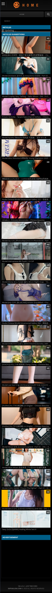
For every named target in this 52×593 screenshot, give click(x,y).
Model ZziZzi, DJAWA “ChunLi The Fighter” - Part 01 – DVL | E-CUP (26, 488)
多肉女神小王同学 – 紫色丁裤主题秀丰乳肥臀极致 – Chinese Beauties (26, 55)
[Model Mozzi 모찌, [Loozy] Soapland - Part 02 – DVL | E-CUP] (26, 436)
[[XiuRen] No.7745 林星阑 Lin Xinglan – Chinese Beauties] (26, 395)
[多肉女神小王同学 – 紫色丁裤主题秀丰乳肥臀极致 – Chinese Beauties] (26, 44)
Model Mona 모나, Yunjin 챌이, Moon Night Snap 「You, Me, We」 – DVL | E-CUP (26, 282)
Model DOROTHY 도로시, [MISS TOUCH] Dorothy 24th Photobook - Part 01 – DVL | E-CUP (26, 344)
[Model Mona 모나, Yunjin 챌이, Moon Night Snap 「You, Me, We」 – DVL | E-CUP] (26, 271)
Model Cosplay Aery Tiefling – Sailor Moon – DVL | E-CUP (26, 96)
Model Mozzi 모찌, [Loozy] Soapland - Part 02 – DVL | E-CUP (26, 447)
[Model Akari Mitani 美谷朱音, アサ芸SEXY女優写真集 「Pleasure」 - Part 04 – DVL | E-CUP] (26, 457)
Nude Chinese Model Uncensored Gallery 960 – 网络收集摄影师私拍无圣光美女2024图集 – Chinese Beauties (26, 323)
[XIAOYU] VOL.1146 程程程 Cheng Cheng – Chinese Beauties (26, 364)
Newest (7, 21)
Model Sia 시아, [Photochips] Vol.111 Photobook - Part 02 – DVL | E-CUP (26, 240)
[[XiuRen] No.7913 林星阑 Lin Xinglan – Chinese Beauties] (26, 416)
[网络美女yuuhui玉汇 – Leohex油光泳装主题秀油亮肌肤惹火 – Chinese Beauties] (26, 168)
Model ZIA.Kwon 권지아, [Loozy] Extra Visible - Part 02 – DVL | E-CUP (26, 76)
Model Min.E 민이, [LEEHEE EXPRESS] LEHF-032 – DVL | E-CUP (26, 509)
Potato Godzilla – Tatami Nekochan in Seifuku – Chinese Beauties (26, 117)
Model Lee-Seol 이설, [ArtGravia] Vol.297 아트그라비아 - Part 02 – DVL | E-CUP (26, 385)
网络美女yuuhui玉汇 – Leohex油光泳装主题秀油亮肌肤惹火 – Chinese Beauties (26, 179)
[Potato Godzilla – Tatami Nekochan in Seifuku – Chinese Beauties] (26, 106)
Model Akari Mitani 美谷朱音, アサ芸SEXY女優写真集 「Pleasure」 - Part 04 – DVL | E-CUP (26, 467)
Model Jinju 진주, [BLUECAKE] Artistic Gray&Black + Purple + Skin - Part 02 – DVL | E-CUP (26, 302)
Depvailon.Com (26, 5)
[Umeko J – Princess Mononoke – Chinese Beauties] (26, 209)
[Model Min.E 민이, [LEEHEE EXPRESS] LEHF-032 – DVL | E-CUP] (26, 498)
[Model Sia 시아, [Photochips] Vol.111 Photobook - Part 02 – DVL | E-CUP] (26, 230)
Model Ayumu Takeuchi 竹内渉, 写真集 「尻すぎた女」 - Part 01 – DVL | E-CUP (26, 137)
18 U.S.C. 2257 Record (27, 586)
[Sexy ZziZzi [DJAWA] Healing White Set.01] (26, 519)
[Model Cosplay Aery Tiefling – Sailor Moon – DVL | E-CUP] (26, 86)
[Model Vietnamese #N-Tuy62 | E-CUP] (26, 251)
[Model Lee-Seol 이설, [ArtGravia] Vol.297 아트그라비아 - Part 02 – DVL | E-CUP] (26, 374)
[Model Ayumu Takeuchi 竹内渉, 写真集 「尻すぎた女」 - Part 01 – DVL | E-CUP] (26, 127)
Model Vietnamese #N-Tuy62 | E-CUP (18, 261)
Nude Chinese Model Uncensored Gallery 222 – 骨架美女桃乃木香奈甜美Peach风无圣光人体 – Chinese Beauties (26, 199)
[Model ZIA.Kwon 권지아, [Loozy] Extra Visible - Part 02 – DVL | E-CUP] (26, 65)
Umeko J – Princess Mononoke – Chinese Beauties (23, 220)
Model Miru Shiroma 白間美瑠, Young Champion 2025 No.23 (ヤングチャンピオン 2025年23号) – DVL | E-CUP (26, 158)
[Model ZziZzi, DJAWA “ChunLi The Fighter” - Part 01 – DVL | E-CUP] (26, 477)
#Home (21, 14)
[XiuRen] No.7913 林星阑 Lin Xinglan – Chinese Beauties (25, 426)
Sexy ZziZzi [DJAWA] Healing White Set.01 (19, 529)
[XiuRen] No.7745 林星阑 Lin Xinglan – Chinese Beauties (25, 405)
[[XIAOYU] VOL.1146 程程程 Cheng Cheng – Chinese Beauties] (26, 354)
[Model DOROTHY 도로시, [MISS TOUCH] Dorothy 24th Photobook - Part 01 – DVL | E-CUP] (26, 333)
